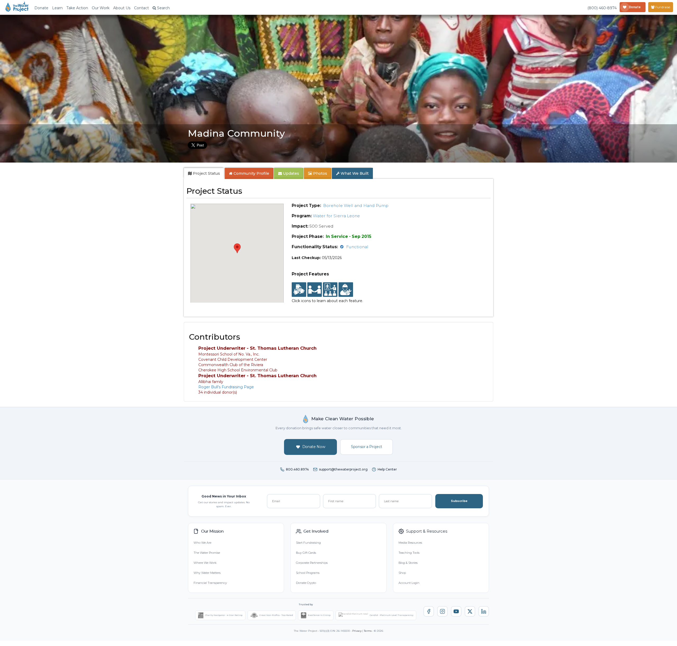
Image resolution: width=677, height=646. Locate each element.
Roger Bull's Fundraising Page (226, 387)
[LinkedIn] (483, 611)
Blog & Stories (408, 563)
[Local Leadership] (299, 289)
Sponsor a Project (366, 446)
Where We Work (205, 563)
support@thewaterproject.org (343, 469)
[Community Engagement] (314, 289)
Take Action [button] (77, 8)
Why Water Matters (207, 573)
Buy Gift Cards (306, 553)
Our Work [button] (100, 8)
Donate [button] (41, 8)
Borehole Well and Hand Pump (355, 205)
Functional (357, 246)
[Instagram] (442, 611)
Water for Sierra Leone (336, 215)
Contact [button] (141, 8)
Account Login (409, 583)
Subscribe (459, 501)
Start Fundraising (308, 543)
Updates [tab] (290, 173)
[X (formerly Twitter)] (470, 611)
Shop (402, 573)
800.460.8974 (297, 469)
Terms (368, 631)
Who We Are (202, 543)
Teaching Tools (409, 553)
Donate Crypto (306, 583)
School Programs (307, 573)
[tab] (204, 173)
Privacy (357, 631)
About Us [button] (121, 8)
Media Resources (410, 543)
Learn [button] (57, 8)
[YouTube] (456, 611)
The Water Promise (207, 553)
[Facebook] (428, 611)
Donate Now (313, 446)
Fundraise (662, 7)
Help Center (387, 469)
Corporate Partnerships (312, 563)
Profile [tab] (251, 173)
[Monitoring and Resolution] (345, 289)
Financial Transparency (210, 583)
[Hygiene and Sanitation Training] (330, 289)
